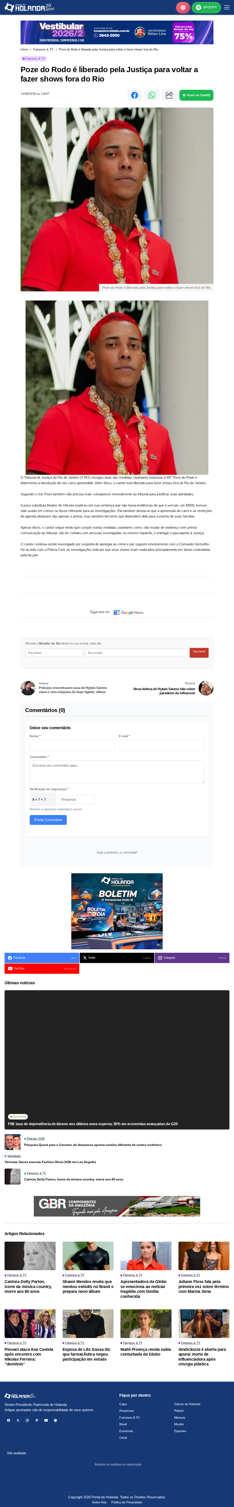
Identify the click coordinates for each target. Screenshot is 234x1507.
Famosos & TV (43, 49)
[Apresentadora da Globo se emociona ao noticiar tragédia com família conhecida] (146, 1256)
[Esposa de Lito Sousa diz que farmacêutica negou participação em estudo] (88, 1323)
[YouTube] (46, 1420)
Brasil (123, 1424)
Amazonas (126, 1410)
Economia (126, 1431)
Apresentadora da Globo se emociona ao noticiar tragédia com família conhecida (143, 1289)
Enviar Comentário (48, 820)
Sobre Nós (99, 1502)
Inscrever (199, 651)
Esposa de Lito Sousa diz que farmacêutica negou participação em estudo (86, 1354)
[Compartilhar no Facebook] (134, 95)
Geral (123, 1437)
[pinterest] (37, 1420)
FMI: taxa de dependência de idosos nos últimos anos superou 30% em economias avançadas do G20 (93, 1124)
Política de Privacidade (126, 1502)
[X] (18, 1420)
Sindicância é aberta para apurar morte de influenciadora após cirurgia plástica (202, 1357)
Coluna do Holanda (187, 1404)
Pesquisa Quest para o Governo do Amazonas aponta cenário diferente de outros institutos (93, 1145)
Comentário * (39, 757)
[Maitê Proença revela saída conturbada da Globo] (146, 1323)
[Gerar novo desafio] (50, 799)
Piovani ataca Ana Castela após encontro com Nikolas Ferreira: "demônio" (29, 1357)
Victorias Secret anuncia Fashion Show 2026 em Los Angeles (50, 1162)
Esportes (180, 1431)
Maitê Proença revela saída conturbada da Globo (145, 1352)
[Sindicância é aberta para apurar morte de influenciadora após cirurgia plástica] (204, 1323)
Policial (178, 1410)
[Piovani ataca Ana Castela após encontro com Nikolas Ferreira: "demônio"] (30, 1323)
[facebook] (9, 1420)
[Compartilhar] (169, 95)
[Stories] (183, 7)
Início (24, 49)
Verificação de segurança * (49, 789)
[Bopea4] (29, 7)
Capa (123, 1404)
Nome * (35, 736)
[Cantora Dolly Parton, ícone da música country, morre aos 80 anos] (13, 1177)
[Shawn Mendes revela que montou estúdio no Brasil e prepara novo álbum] (88, 1256)
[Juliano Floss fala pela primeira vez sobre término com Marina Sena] (204, 1256)
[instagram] (27, 1420)
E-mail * (124, 736)
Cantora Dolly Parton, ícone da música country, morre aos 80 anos (73, 1179)
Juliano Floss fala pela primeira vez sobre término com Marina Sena (203, 1286)
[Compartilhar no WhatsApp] (152, 95)
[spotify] (55, 1420)
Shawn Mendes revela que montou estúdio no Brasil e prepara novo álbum (88, 1286)
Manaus (179, 1417)
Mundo (179, 1424)
